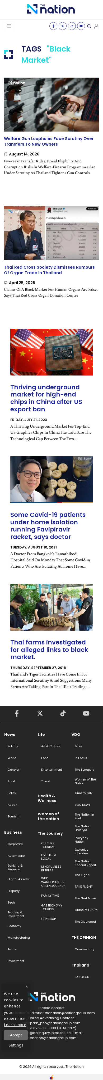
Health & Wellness (47, 798)
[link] (51, 131)
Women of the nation (48, 816)
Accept (16, 1034)
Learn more (15, 1024)
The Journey (50, 833)
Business (13, 832)
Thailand (80, 965)
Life (41, 734)
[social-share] (53, 26)
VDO (76, 734)
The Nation (74, 1066)
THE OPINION (84, 937)
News (9, 734)
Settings (16, 1045)
